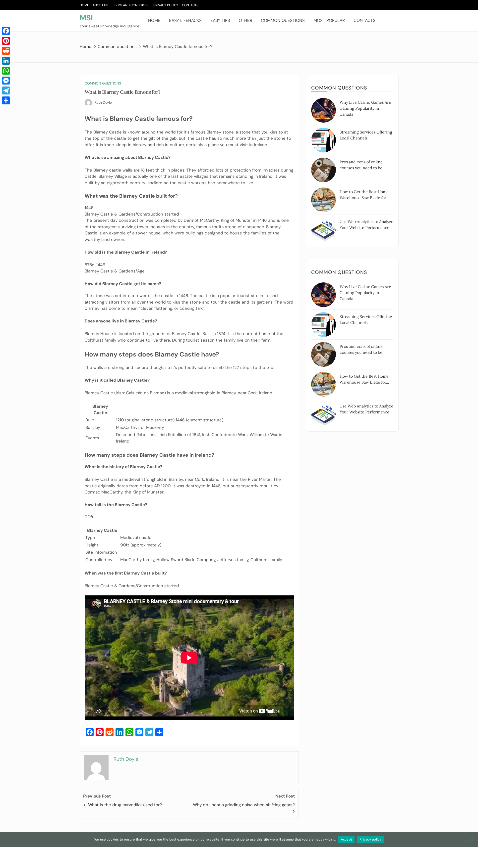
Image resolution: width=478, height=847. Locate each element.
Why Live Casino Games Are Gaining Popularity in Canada (365, 108)
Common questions (283, 20)
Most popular (329, 20)
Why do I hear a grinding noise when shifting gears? (244, 804)
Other (245, 20)
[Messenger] (6, 81)
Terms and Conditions (131, 5)
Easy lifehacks (185, 20)
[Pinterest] (6, 41)
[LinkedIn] (6, 61)
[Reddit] (6, 51)
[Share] (6, 100)
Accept (346, 839)
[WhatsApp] (6, 71)
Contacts (190, 5)
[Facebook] (6, 31)
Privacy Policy (165, 5)
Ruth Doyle (103, 102)
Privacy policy (370, 839)
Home (84, 5)
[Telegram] (6, 90)
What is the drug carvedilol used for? (125, 804)
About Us (100, 5)
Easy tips (220, 20)
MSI (86, 18)
